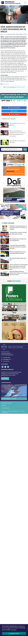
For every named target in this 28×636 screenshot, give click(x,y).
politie (3, 84)
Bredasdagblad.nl (10, 2)
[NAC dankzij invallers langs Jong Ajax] (4, 260)
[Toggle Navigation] (25, 3)
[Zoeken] (25, 149)
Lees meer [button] (13, 629)
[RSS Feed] (8, 366)
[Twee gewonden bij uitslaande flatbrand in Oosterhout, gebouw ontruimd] (4, 247)
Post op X (14, 111)
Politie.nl (25, 34)
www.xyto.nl (6, 361)
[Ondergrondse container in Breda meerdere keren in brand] (4, 235)
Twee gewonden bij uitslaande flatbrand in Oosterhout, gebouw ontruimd (18, 247)
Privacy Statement (5, 408)
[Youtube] (5, 366)
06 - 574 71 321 (20, 100)
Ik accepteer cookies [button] (14, 633)
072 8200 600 (6, 357)
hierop (7, 84)
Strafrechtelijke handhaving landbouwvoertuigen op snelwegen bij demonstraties (19, 273)
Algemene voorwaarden (7, 402)
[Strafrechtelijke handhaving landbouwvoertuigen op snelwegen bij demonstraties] (4, 274)
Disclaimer (4, 405)
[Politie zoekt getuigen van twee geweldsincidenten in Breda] (4, 254)
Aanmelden (5, 378)
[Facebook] (2, 366)
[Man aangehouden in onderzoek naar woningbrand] (4, 241)
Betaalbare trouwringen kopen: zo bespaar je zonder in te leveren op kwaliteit (18, 227)
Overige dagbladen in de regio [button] (9, 398)
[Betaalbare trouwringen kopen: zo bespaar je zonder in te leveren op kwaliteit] (4, 228)
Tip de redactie (15, 114)
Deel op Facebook (15, 107)
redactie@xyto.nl (7, 359)
